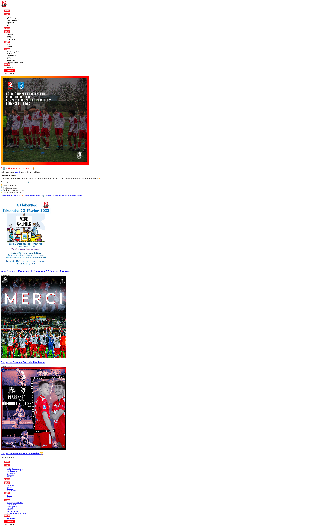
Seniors (9, 36)
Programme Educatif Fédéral (15, 62)
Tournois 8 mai (11, 53)
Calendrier (10, 57)
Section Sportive (11, 60)
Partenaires (10, 67)
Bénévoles (10, 24)
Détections (10, 58)
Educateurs (10, 22)
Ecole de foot (11, 39)
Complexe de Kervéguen (14, 18)
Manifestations (11, 55)
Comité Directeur (12, 20)
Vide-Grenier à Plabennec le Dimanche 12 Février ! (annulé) (35, 271)
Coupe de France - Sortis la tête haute (23, 362)
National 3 (10, 34)
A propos (9, 17)
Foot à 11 (9, 38)
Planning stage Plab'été (13, 52)
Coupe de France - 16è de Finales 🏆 (22, 453)
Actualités (17, 172)
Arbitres (9, 25)
